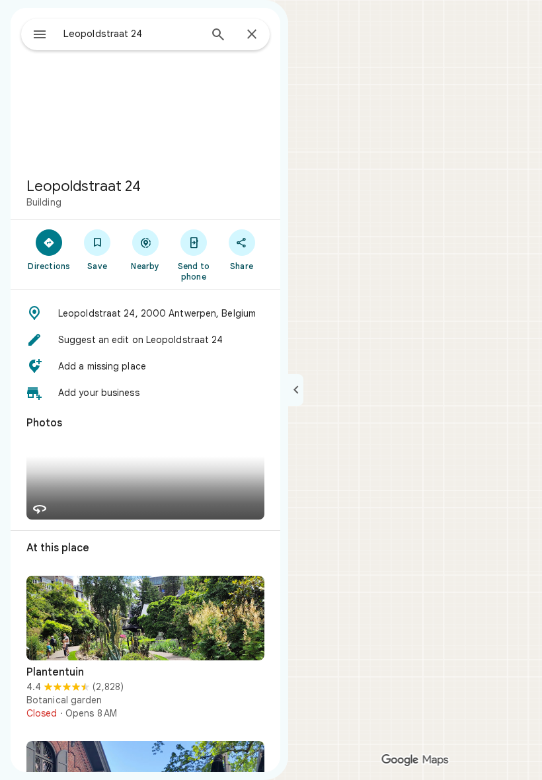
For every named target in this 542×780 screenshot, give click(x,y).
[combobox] (131, 34)
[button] (145, 313)
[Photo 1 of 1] (145, 618)
